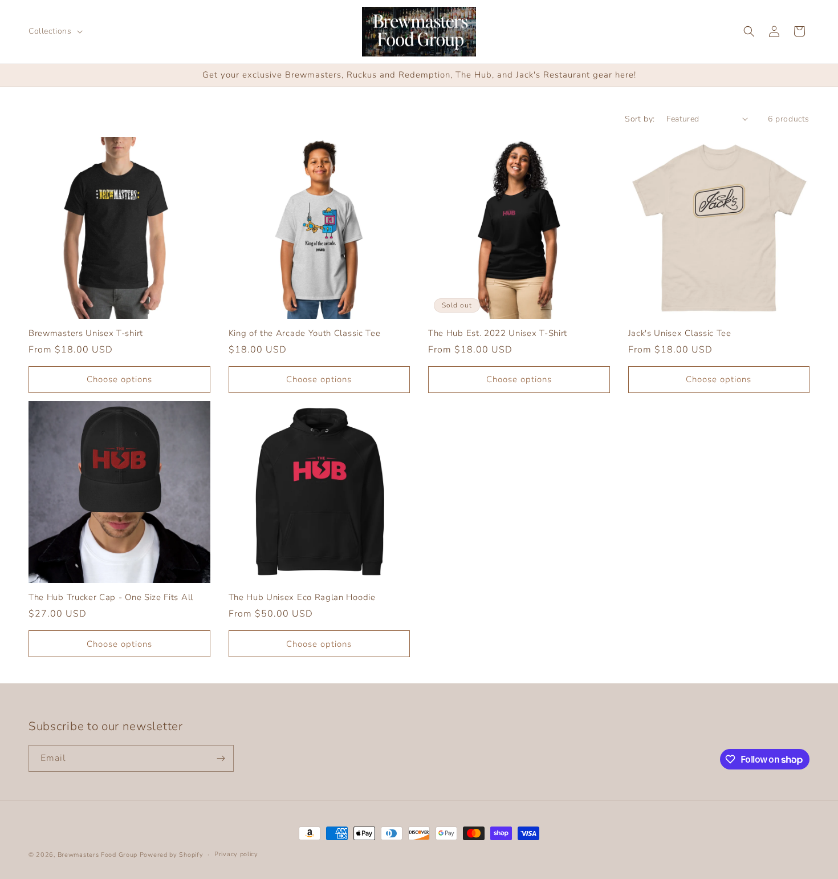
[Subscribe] (220, 758)
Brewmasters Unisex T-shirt (86, 333)
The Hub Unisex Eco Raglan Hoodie (302, 597)
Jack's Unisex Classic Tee (679, 333)
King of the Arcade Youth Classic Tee (305, 333)
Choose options (119, 379)
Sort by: (639, 119)
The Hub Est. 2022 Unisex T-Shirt (497, 333)
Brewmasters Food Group (97, 854)
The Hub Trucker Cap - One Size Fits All (111, 597)
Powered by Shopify (172, 854)
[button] (54, 31)
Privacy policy (236, 854)
